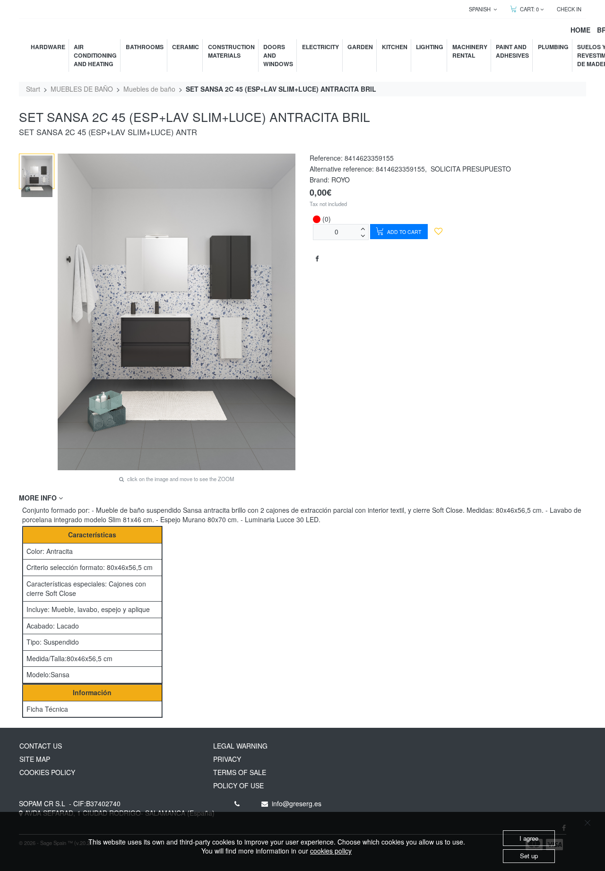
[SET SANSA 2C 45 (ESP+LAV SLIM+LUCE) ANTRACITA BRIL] (36, 176)
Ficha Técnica (47, 709)
